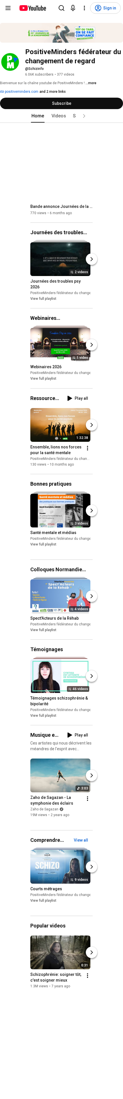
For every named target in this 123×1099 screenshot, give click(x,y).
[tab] (38, 116)
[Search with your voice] (73, 8)
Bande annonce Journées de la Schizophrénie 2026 (61, 206)
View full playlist (43, 299)
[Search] (61, 8)
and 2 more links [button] (52, 92)
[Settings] (84, 8)
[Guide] (8, 8)
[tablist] (61, 116)
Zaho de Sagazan (44, 809)
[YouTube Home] (32, 8)
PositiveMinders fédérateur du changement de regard (72, 293)
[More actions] (87, 448)
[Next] (91, 259)
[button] (84, 116)
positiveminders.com (21, 92)
